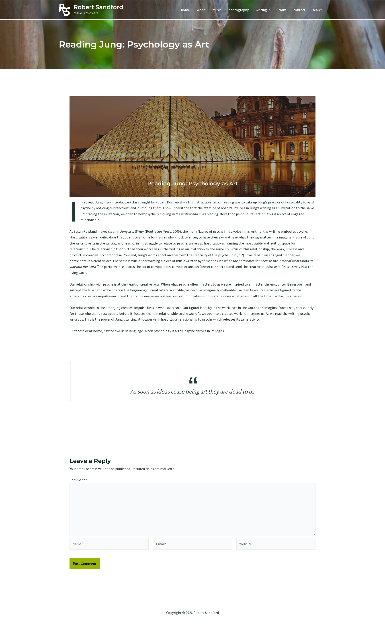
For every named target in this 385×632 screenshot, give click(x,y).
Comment (78, 480)
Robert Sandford (98, 7)
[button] (269, 10)
